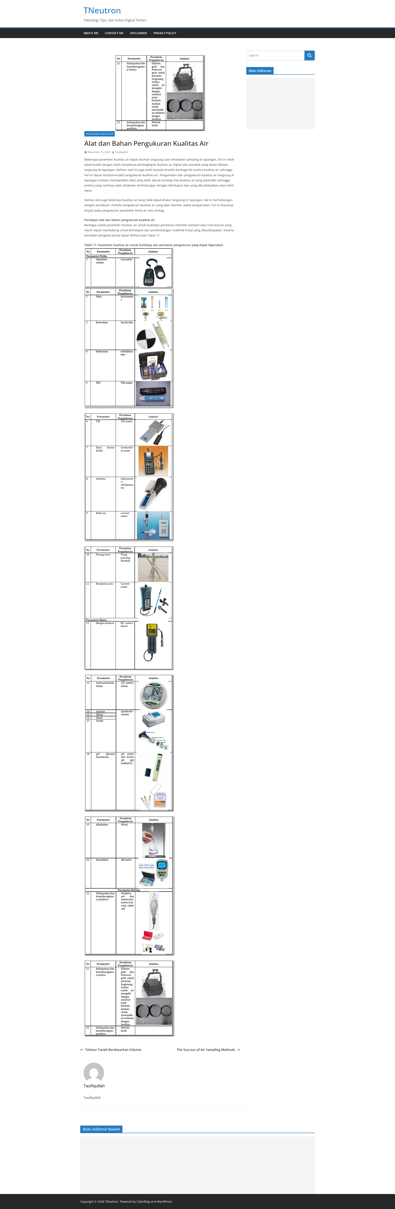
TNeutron (102, 10)
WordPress (164, 1201)
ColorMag (143, 1201)
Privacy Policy (164, 33)
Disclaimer (138, 33)
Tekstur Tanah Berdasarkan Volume (113, 1049)
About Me (91, 33)
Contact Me (114, 33)
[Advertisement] (280, 103)
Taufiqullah (121, 152)
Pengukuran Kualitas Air (99, 133)
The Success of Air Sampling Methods (206, 1049)
